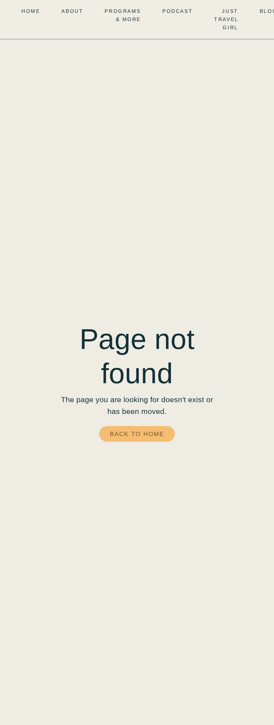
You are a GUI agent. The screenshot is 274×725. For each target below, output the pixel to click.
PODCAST (177, 11)
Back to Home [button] (137, 434)
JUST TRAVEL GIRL (226, 19)
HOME (30, 11)
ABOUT (72, 11)
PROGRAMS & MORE (123, 15)
